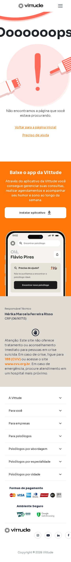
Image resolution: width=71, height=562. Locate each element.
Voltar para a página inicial (35, 127)
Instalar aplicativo (32, 212)
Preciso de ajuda (35, 135)
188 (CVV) (13, 359)
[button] (60, 6)
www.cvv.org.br (17, 364)
